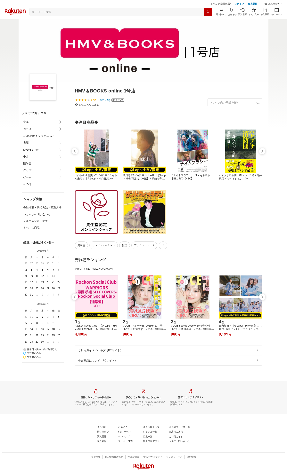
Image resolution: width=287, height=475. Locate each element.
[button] (273, 4)
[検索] (208, 12)
